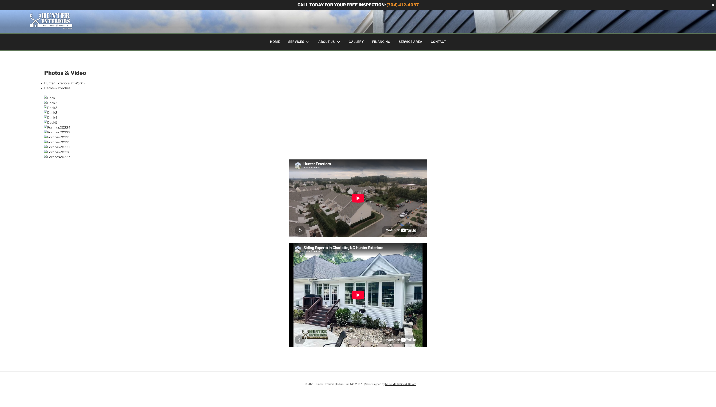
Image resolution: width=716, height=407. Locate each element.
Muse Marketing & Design (400, 384)
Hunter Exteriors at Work (63, 83)
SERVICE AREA (410, 42)
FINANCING (381, 42)
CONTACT (438, 42)
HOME (275, 42)
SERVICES (296, 42)
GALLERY (356, 42)
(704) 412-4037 (403, 4)
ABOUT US (326, 42)
